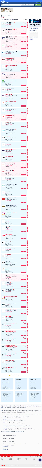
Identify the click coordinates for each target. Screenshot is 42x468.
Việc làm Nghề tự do (18, 395)
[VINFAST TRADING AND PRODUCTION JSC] (3, 110)
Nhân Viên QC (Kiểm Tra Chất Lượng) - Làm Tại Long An (10, 101)
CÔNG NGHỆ (10, 459)
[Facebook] (37, 456)
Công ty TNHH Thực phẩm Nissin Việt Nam (10, 235)
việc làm (11, 407)
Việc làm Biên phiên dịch (5, 387)
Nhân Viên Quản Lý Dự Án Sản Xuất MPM (11, 51)
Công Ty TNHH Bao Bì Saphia (9, 317)
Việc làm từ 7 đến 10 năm (33, 398)
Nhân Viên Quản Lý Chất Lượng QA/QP (8, 37)
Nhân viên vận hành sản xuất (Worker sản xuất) (11, 66)
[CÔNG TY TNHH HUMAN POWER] (3, 81)
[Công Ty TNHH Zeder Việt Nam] (3, 30)
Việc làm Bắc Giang (18, 387)
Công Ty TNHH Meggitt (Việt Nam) (9, 178)
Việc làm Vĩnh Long (5, 449)
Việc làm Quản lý (4, 397)
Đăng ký (37, 2)
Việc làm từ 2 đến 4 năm (33, 396)
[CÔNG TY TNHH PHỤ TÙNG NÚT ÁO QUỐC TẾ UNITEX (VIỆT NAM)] (3, 276)
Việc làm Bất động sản (4, 386)
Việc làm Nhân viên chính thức (20, 393)
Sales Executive (35, 28)
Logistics (31, 32)
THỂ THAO (26, 458)
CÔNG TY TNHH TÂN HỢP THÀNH (9, 59)
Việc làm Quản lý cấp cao (5, 398)
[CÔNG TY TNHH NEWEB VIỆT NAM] (3, 52)
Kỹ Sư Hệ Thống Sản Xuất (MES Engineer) (9, 163)
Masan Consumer (7, 324)
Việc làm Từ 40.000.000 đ (33, 388)
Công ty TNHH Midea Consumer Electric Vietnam (10, 130)
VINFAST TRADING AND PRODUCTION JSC (10, 109)
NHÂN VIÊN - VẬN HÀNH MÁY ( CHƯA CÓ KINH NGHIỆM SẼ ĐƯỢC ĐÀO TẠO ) (11, 80)
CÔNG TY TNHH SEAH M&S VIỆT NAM (10, 67)
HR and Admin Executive (9, 289)
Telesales (31, 39)
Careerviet (2, 407)
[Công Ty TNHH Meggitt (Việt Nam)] (3, 178)
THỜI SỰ (2, 459)
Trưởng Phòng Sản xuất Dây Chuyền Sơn (11, 108)
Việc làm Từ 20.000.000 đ (33, 386)
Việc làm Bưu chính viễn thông (5, 388)
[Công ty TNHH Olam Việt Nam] (3, 213)
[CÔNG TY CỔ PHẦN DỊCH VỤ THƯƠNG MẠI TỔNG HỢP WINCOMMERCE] (3, 199)
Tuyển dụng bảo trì (5, 419)
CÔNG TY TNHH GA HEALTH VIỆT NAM (10, 290)
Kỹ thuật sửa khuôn (8, 122)
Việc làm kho (4, 422)
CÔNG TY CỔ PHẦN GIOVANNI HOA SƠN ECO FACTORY (10, 137)
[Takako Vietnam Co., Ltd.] (3, 228)
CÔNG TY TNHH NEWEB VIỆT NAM (9, 52)
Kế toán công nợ (7, 261)
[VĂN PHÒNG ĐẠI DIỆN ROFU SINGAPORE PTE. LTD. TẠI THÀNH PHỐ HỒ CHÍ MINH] (3, 206)
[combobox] (11, 5)
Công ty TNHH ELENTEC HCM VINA (9, 123)
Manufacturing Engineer (8, 177)
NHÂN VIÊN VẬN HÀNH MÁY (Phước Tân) (11, 296)
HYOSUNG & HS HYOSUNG (8, 150)
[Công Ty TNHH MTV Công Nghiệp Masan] (3, 23)
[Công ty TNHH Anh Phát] (3, 116)
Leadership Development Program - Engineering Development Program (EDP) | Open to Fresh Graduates (10, 331)
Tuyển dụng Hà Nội (5, 426)
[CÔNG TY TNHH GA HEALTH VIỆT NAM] (3, 290)
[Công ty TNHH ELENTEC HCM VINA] (3, 123)
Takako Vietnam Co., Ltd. (8, 228)
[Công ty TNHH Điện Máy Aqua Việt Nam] (3, 249)
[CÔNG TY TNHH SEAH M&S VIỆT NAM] (3, 66)
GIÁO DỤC (34, 458)
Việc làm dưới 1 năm (32, 395)
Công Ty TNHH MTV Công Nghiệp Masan (10, 23)
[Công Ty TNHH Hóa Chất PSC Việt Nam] (3, 361)
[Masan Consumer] (3, 324)
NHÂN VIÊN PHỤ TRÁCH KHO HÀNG (9, 44)
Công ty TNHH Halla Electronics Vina (10, 38)
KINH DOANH (10, 458)
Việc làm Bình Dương (5, 429)
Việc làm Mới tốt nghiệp (5, 394)
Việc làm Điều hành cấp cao (5, 399)
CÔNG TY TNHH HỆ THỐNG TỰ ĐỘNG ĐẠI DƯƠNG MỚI (10, 185)
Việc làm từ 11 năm (32, 399)
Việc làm (2, 410)
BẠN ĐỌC (34, 459)
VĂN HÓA (18, 459)
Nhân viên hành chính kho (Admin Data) (11, 309)
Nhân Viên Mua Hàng (8, 316)
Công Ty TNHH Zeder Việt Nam (9, 30)
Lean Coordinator (8, 219)
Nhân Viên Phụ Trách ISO (9, 170)
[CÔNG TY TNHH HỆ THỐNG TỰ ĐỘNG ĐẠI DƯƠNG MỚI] (3, 185)
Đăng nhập (39, 2)
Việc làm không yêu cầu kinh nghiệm (34, 393)
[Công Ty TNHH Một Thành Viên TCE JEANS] (3, 304)
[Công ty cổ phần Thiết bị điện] (3, 164)
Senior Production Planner (9, 156)
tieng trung (35, 32)
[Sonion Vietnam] (3, 221)
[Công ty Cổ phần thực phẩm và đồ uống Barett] (3, 262)
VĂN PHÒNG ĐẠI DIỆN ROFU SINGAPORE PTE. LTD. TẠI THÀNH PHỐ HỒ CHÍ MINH (11, 206)
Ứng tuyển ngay (23, 26)
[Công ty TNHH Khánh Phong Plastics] (3, 102)
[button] (20, 26)
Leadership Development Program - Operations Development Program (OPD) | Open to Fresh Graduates (11, 353)
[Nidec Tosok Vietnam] (3, 45)
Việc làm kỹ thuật (5, 416)
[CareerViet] (37, 455)
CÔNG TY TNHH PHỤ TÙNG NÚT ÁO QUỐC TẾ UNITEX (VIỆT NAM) (10, 276)
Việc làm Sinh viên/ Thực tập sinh (6, 393)
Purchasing (35, 37)
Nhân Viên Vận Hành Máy (8, 94)
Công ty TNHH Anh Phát (8, 116)
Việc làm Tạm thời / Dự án (19, 394)
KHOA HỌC (26, 459)
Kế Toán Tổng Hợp (8, 58)
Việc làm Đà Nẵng (5, 428)
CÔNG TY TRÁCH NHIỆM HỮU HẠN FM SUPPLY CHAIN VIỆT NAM (11, 310)
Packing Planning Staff (9, 29)
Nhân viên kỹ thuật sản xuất (9, 241)
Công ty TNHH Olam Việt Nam (9, 297)
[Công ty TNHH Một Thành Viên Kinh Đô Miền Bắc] (3, 95)
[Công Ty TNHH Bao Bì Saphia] (3, 317)
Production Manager (8, 254)
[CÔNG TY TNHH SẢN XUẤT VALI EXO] (3, 242)
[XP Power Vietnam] (3, 157)
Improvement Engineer (8, 247)
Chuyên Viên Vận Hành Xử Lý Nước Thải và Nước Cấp (11, 323)
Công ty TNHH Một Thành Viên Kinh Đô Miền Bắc (11, 95)
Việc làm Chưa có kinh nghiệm (34, 394)
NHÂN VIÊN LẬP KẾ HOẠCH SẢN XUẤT (10, 227)
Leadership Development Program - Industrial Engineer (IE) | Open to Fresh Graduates (11, 367)
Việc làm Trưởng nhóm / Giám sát (6, 396)
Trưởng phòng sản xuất (8, 87)
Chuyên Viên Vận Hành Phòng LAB (9, 275)
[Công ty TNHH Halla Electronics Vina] (3, 37)
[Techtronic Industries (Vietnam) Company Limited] (3, 331)
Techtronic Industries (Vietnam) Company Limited (10, 332)
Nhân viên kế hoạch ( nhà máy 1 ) (10, 129)
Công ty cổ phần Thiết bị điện (9, 164)
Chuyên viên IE (7, 136)
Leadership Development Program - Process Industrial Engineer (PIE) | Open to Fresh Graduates (11, 346)
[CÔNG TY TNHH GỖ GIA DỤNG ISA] (3, 269)
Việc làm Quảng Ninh (5, 446)
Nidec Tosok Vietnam (8, 45)
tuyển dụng (22, 405)
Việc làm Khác (17, 396)
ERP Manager (8, 282)
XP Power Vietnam (7, 157)
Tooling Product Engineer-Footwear (10, 205)
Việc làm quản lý (5, 420)
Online (31, 28)
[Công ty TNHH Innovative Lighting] (3, 283)
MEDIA (1, 458)
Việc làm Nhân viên (4, 395)
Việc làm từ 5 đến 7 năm (33, 397)
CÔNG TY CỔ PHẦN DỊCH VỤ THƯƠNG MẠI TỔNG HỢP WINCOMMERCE (11, 199)
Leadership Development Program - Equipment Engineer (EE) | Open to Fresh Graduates (11, 338)
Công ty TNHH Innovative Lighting (9, 283)
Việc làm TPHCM (5, 425)
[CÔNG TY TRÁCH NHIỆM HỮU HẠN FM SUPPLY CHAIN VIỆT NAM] (3, 311)
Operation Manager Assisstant (9, 360)
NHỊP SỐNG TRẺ (19, 458)
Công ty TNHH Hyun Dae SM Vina (9, 143)
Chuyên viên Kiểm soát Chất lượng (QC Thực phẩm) (10, 198)
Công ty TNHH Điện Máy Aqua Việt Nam (10, 248)
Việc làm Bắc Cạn (18, 386)
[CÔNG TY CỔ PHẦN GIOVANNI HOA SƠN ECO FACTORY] (3, 137)
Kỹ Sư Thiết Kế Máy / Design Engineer (10, 149)
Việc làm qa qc (5, 417)
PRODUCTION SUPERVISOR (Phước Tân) (11, 212)
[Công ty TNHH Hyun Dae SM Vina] (3, 144)
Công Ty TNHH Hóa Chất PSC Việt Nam (10, 361)
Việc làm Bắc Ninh (18, 388)
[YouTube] (40, 456)
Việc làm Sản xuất (3, 405)
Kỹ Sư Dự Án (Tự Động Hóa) (10, 22)
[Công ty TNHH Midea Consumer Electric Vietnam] (3, 130)
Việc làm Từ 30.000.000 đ (33, 387)
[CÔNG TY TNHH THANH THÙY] (3, 192)
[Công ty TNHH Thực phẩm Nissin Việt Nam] (3, 235)
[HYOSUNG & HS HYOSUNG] (3, 150)
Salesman (31, 37)
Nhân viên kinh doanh (33, 30)
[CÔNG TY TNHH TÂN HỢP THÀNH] (3, 59)
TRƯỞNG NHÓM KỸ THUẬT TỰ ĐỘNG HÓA (11, 184)
